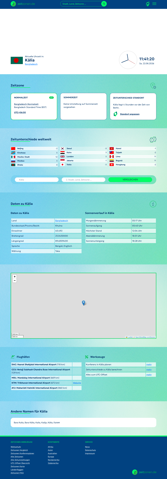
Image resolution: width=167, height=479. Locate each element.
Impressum (90, 453)
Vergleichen (130, 179)
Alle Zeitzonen (17, 456)
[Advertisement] (83, 27)
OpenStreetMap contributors (145, 337)
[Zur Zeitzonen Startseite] (23, 3)
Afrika (50, 447)
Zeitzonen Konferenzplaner (22, 453)
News (87, 447)
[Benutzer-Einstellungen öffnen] (147, 4)
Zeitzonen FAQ (17, 473)
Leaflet (130, 337)
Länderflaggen (17, 469)
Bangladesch (31, 64)
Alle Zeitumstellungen (20, 460)
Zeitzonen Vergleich (19, 450)
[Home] (144, 472)
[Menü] (154, 3)
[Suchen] (104, 4)
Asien (50, 450)
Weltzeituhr (16, 447)
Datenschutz (90, 450)
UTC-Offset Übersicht (20, 463)
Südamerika (53, 463)
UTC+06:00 (20, 112)
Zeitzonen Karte (18, 466)
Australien (52, 453)
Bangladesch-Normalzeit (26, 104)
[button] (83, 303)
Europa (51, 456)
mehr (149, 364)
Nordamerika (53, 460)
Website (77, 382)
